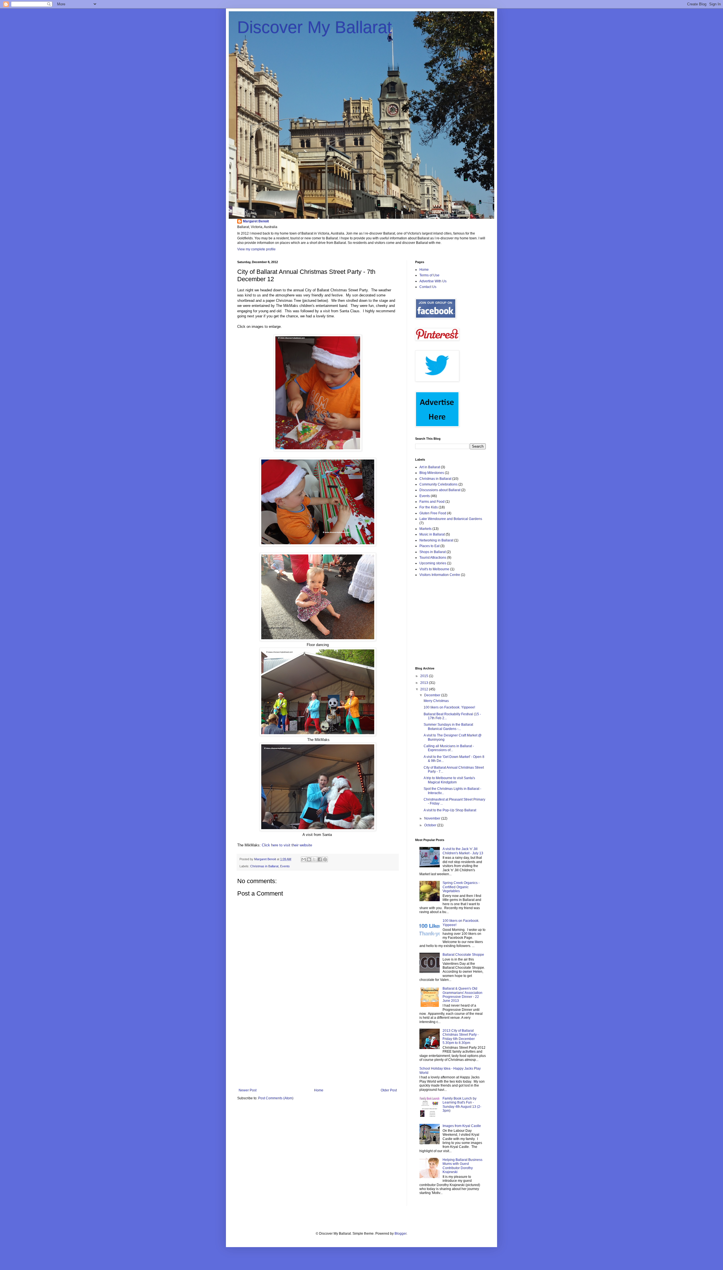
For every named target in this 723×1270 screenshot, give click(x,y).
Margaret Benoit (256, 221)
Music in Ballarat (432, 534)
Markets (425, 529)
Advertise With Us (433, 281)
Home (318, 1090)
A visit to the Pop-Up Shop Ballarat (450, 810)
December (432, 695)
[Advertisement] (317, 1053)
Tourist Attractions (432, 558)
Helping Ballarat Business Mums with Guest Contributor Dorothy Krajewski (462, 1166)
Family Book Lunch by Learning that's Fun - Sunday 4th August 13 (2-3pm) (462, 1104)
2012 (424, 689)
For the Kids (428, 507)
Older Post (389, 1090)
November (432, 818)
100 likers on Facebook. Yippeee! (449, 707)
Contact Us (427, 287)
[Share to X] (314, 859)
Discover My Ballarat (314, 27)
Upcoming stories (432, 563)
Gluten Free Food (432, 513)
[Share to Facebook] (320, 859)
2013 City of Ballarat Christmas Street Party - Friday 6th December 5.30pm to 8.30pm (461, 1037)
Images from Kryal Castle (462, 1126)
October (430, 825)
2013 (424, 683)
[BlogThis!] (309, 859)
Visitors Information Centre (439, 575)
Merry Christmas (436, 701)
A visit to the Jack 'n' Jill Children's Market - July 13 (463, 851)
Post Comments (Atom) (275, 1098)
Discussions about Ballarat (439, 490)
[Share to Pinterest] (325, 859)
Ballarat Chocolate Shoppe (463, 955)
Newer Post (247, 1090)
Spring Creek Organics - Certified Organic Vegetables (461, 887)
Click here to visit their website (287, 845)
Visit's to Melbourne (434, 569)
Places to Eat (429, 546)
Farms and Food (432, 502)
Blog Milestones (431, 473)
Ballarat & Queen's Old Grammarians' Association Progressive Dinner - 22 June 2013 (462, 995)
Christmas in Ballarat (264, 866)
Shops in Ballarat (432, 552)
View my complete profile (256, 249)
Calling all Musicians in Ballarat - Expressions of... (449, 748)
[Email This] (303, 859)
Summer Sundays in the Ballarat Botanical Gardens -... (448, 727)
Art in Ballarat (429, 467)
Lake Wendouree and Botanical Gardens (450, 519)
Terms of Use (429, 275)
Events (285, 866)
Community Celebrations (438, 484)
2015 (424, 676)
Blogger (400, 1234)
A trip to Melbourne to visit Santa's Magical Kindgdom (449, 780)
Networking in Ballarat (436, 540)
